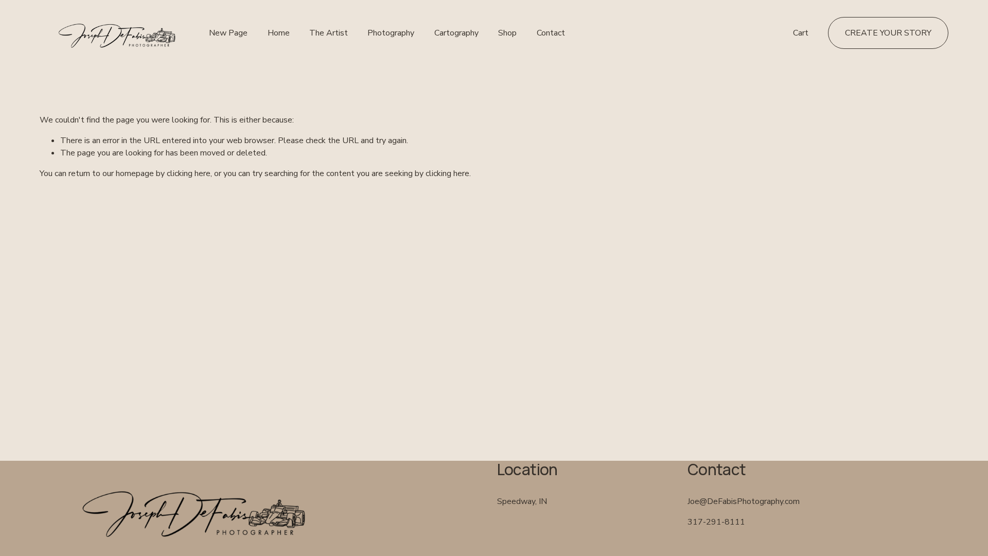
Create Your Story (888, 33)
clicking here (188, 173)
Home (279, 33)
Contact (551, 33)
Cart (800, 33)
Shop (507, 33)
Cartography (456, 33)
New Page (228, 33)
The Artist (328, 33)
